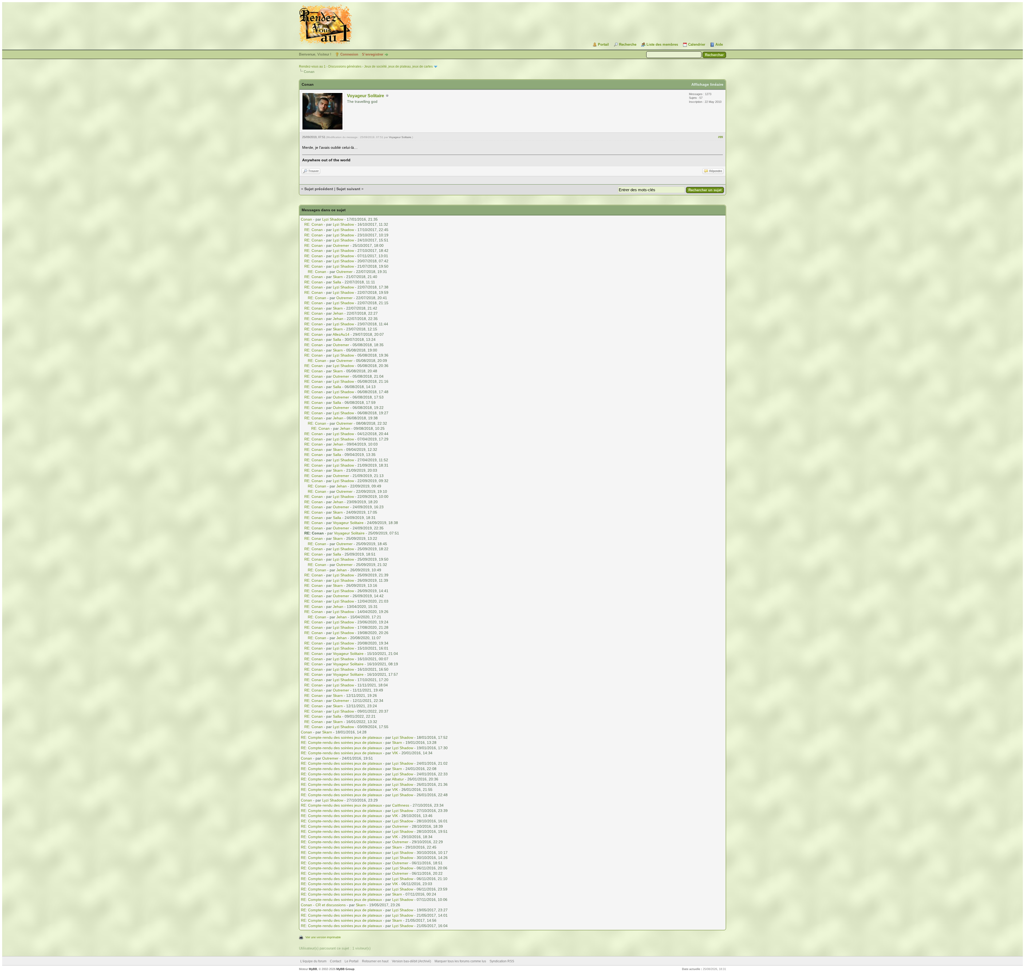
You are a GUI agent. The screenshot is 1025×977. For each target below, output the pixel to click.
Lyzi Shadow (332, 219)
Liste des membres (662, 44)
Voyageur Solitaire (365, 95)
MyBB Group (345, 969)
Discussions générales (344, 66)
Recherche (627, 44)
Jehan (338, 313)
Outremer (341, 245)
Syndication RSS (502, 961)
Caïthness (400, 805)
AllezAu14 (341, 334)
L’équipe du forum (313, 961)
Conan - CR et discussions (323, 905)
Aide (719, 44)
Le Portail (351, 961)
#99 (720, 137)
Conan (306, 219)
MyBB (313, 969)
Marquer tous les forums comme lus (460, 961)
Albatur (398, 779)
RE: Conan (313, 224)
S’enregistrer (372, 54)
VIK (395, 753)
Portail (603, 44)
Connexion (349, 54)
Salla (337, 282)
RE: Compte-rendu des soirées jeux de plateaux (341, 737)
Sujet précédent (318, 189)
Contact (335, 961)
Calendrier (696, 44)
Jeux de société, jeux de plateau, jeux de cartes (398, 66)
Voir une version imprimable (323, 937)
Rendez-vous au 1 (312, 66)
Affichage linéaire (707, 84)
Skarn (338, 277)
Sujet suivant (348, 189)
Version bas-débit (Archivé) (411, 961)
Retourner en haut (375, 961)
